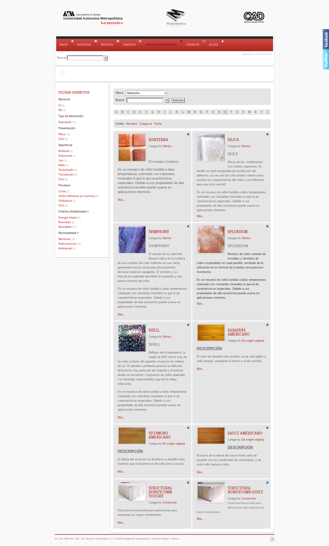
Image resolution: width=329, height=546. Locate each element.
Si (61, 105)
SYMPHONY (159, 231)
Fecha (158, 123)
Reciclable (67, 227)
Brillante (65, 151)
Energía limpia (69, 217)
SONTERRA (158, 139)
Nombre (131, 123)
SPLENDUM (238, 231)
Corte (63, 191)
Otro (63, 139)
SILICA (233, 139)
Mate (63, 165)
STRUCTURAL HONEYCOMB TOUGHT (160, 492)
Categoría (145, 123)
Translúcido (67, 174)
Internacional (69, 243)
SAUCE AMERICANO (245, 433)
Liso (62, 160)
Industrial (67, 122)
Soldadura (66, 200)
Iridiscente (66, 155)
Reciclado (66, 222)
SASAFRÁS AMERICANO (239, 332)
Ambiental (66, 248)
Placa (64, 134)
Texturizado (67, 169)
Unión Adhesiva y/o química (78, 196)
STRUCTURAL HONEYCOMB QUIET (245, 490)
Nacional (66, 239)
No (62, 110)
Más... (121, 199)
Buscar (61, 57)
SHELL (154, 330)
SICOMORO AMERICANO (160, 435)
